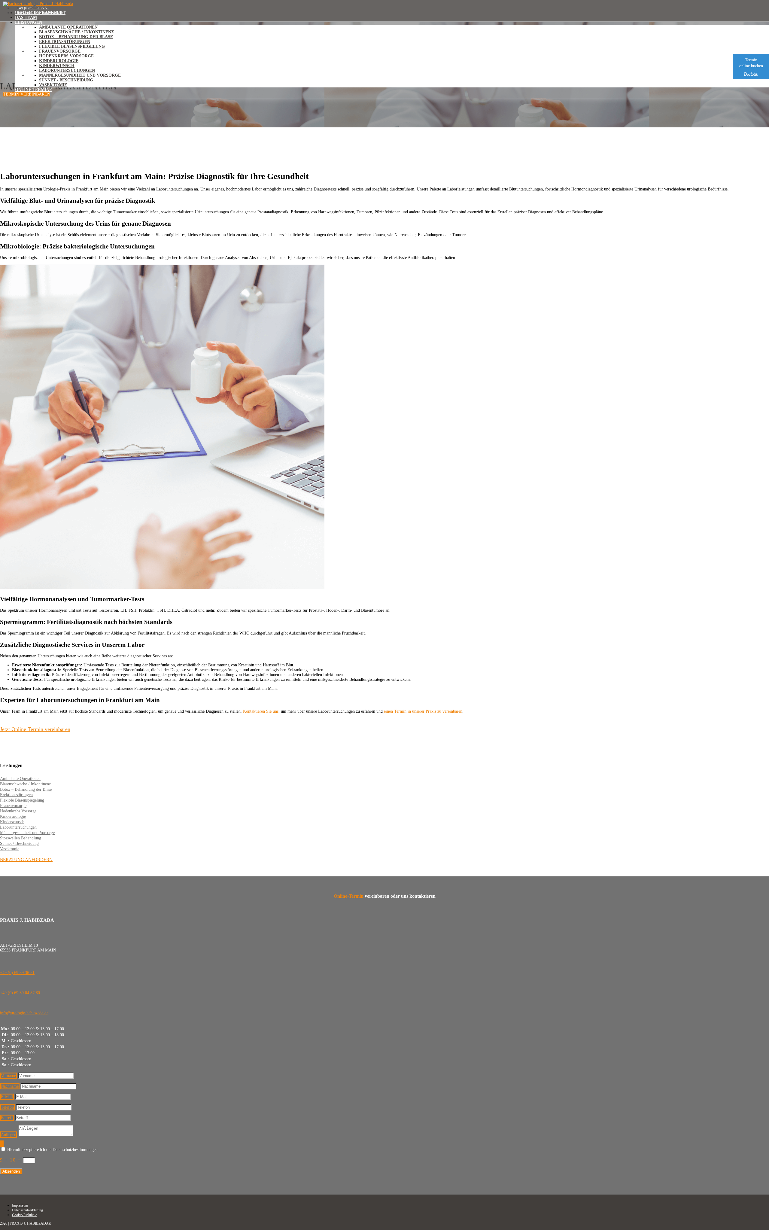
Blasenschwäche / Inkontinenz (76, 32)
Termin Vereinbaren (26, 94)
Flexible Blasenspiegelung (72, 46)
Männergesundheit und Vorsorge (80, 75)
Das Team (26, 17)
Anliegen (8, 1134)
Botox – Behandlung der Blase (76, 37)
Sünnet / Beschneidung (66, 80)
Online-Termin (348, 896)
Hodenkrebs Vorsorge (66, 56)
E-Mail (7, 1097)
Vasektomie (53, 85)
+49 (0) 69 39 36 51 (17, 972)
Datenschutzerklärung (27, 1210)
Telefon (7, 1107)
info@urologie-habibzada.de (24, 1013)
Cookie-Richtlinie (24, 1215)
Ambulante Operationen (68, 27)
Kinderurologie (58, 61)
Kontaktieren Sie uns (260, 711)
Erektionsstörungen (64, 41)
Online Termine (33, 89)
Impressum (20, 1205)
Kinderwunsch (56, 65)
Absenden (11, 1171)
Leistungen (28, 22)
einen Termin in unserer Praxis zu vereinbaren (423, 711)
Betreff (7, 1118)
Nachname (10, 1086)
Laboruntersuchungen (67, 70)
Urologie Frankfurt (40, 13)
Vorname (8, 1075)
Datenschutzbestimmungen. (76, 1149)
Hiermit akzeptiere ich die (53, 1149)
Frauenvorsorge (60, 51)
